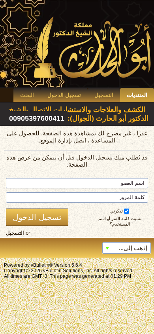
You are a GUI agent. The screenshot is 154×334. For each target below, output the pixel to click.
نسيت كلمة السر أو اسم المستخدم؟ (119, 221)
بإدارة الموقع (56, 140)
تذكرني (116, 211)
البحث (27, 95)
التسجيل (103, 95)
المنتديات (137, 95)
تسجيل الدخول (64, 95)
